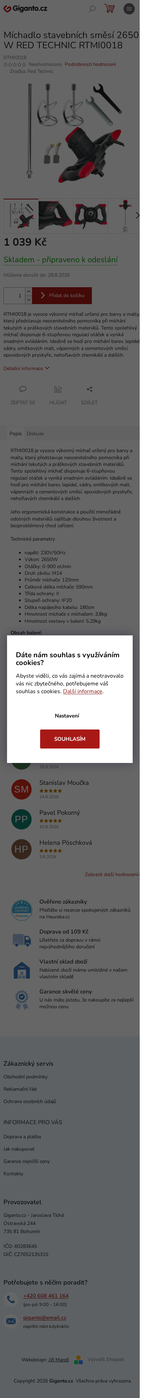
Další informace (82, 691)
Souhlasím (70, 739)
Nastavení (67, 715)
